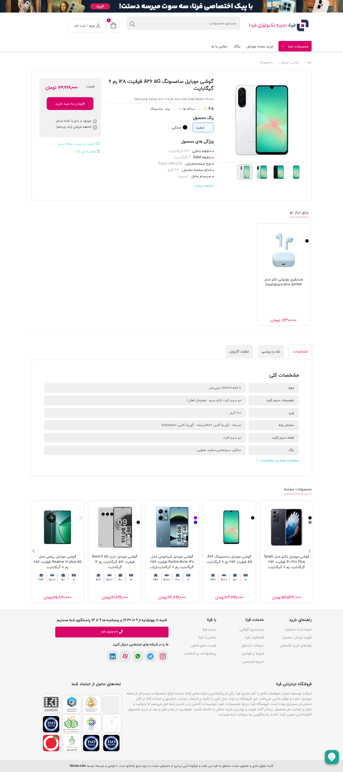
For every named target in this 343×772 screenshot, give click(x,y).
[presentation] (310, 551)
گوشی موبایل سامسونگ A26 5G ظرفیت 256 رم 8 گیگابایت (229, 559)
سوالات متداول (252, 645)
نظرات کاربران (239, 351)
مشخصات (300, 351)
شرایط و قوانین (253, 653)
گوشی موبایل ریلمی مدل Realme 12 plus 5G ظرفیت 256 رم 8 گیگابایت (58, 562)
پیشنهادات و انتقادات (199, 653)
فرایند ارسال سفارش (297, 637)
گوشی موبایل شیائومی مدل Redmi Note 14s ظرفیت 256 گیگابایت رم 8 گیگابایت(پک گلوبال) (172, 562)
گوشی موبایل (289, 62)
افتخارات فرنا (254, 637)
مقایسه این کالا (86, 151)
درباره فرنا (209, 629)
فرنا (309, 62)
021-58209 (109, 632)
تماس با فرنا (207, 637)
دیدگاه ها (187, 109)
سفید (200, 127)
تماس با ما (219, 46)
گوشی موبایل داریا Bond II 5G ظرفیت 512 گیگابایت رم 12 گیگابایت (114, 562)
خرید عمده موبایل (260, 46)
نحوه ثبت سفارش (298, 629)
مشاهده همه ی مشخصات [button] (279, 460)
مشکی (176, 127)
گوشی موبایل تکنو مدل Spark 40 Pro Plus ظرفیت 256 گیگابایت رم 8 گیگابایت (286, 562)
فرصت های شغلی (203, 645)
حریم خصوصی (253, 661)
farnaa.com (78, 766)
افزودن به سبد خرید (70, 103)
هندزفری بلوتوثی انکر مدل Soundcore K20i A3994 (283, 282)
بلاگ (237, 46)
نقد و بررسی (271, 351)
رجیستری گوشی (252, 629)
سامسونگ (266, 62)
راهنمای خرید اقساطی (296, 645)
